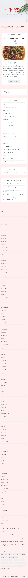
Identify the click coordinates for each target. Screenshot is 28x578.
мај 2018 (3, 501)
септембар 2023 (4, 307)
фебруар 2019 (4, 473)
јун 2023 (3, 316)
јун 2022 (3, 354)
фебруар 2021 (4, 404)
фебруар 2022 (4, 366)
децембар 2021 (4, 373)
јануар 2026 (3, 244)
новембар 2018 (4, 482)
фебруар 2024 (4, 291)
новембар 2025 (4, 247)
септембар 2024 (5, 276)
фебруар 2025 (4, 263)
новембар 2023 (4, 301)
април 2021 (3, 398)
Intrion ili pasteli (14, 183)
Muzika (4, 155)
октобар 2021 (4, 379)
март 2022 (3, 363)
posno (9, 565)
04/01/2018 (14, 43)
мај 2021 (3, 395)
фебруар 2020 (4, 435)
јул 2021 (2, 388)
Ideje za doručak (6, 104)
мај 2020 (3, 426)
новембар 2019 (4, 445)
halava (15, 560)
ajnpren (4, 554)
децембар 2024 (4, 269)
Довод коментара (5, 221)
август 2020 (4, 416)
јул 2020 (3, 420)
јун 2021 (3, 391)
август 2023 (3, 310)
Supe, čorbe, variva (14, 34)
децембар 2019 (4, 441)
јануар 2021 (3, 407)
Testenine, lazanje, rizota (8, 116)
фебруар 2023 (4, 329)
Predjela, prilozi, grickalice (9, 107)
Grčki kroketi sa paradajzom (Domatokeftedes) (14, 173)
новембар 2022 (4, 338)
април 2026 (3, 235)
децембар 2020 (4, 410)
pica (11, 562)
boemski (22, 554)
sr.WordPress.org (5, 224)
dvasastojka (13, 557)
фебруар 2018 (4, 510)
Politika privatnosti (7, 162)
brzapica (4, 557)
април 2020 (3, 429)
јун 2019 (2, 460)
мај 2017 (2, 523)
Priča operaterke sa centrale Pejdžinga (16, 194)
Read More (15, 82)
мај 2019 (2, 463)
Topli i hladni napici (7, 146)
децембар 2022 (4, 335)
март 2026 (3, 238)
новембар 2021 (4, 376)
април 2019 (3, 467)
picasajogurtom (19, 562)
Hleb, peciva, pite (7, 122)
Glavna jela (5, 113)
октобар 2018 (4, 485)
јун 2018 (3, 498)
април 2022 (3, 360)
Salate (4, 119)
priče (14, 565)
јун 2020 (3, 423)
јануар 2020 (3, 438)
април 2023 (3, 323)
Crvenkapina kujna (14, 10)
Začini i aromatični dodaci (8, 137)
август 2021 (3, 385)
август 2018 (3, 492)
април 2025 (3, 260)
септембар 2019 (4, 451)
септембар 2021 (4, 382)
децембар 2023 (4, 297)
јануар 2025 (3, 266)
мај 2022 (3, 357)
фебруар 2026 (4, 241)
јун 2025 (3, 257)
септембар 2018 (4, 488)
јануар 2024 (3, 294)
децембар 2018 (4, 479)
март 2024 (3, 288)
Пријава (3, 214)
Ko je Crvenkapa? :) (7, 158)
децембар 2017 (4, 517)
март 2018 (3, 507)
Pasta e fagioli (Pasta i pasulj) (14, 39)
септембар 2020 (5, 413)
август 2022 (3, 348)
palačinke (4, 562)
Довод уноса (4, 218)
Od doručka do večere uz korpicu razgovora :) (14, 576)
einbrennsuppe (6, 560)
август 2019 (3, 454)
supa (8, 568)
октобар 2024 (4, 272)
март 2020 (3, 432)
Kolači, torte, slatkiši (7, 126)
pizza (3, 565)
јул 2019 (2, 457)
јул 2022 (3, 351)
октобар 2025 (4, 250)
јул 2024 (3, 279)
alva (10, 554)
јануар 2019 (3, 476)
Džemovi (5, 143)
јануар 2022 (3, 369)
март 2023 (3, 326)
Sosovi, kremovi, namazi (8, 133)
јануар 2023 (3, 332)
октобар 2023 (4, 304)
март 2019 (3, 470)
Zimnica (5, 140)
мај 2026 (3, 232)
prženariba (21, 565)
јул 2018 (2, 495)
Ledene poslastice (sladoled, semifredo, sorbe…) (14, 129)
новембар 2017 (4, 520)
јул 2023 (2, 313)
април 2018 (3, 504)
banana (15, 554)
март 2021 (3, 401)
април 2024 (3, 285)
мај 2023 (3, 319)
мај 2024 (3, 282)
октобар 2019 (4, 448)
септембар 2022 (5, 344)
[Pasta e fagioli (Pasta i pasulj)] (14, 59)
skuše (3, 568)
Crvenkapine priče (7, 152)
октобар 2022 (4, 341)
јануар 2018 (3, 513)
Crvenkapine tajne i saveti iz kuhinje (11, 149)
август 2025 (3, 254)
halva (21, 560)
